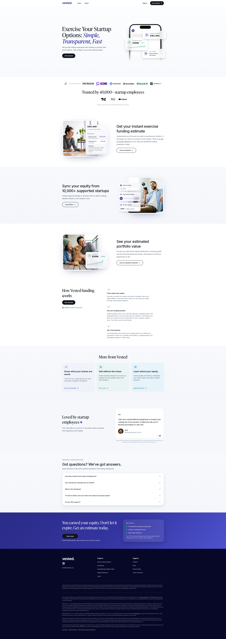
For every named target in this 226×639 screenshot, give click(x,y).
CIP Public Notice (72, 629)
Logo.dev (81, 625)
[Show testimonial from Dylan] (158, 436)
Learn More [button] (69, 204)
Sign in (145, 3)
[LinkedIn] (63, 564)
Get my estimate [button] (125, 150)
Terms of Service (143, 597)
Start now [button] (70, 536)
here (135, 588)
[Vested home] (67, 3)
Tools (79, 3)
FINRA (135, 613)
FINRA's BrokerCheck (101, 588)
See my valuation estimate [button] (129, 263)
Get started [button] (69, 56)
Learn (86, 3)
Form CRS (64, 629)
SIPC (138, 613)
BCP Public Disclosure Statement (86, 629)
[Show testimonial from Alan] (160, 436)
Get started (156, 3)
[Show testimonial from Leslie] (159, 436)
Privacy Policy (154, 597)
